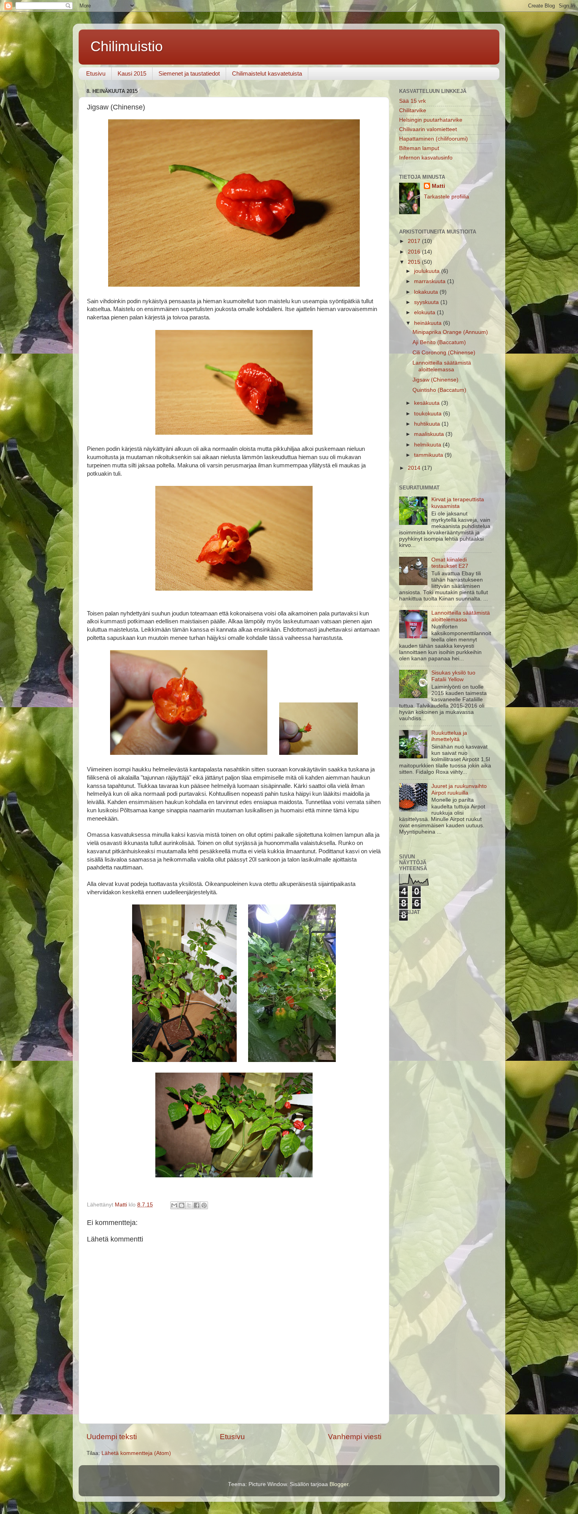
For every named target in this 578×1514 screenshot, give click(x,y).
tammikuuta (429, 455)
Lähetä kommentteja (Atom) (136, 1453)
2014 (415, 468)
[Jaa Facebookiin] (197, 1205)
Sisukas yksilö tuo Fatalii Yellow (453, 676)
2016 (415, 252)
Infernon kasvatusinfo (426, 158)
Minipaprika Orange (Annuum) (450, 332)
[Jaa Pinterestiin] (204, 1205)
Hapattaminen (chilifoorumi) (433, 139)
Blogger (338, 1484)
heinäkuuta (428, 323)
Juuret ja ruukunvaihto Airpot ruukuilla (459, 789)
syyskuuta (427, 302)
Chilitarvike (412, 110)
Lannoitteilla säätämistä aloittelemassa (441, 366)
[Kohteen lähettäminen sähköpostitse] (174, 1205)
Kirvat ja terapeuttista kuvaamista (457, 503)
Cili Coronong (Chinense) (443, 353)
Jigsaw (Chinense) (435, 380)
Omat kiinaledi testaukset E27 (449, 563)
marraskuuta (430, 281)
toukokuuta (428, 414)
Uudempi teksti (112, 1436)
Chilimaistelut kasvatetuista (267, 73)
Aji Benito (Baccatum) (439, 342)
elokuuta (425, 312)
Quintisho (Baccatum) (439, 390)
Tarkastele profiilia (446, 197)
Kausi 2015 (132, 73)
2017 (415, 241)
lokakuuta (427, 292)
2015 (415, 262)
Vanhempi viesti (354, 1436)
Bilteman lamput (419, 148)
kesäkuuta (427, 403)
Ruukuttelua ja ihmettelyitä (449, 736)
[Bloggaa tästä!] (182, 1205)
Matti (438, 186)
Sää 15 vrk (412, 101)
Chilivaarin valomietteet (428, 129)
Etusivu (95, 73)
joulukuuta (427, 271)
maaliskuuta (429, 434)
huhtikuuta (428, 424)
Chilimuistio (126, 46)
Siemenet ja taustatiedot (189, 73)
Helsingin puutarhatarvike (430, 120)
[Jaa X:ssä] (189, 1205)
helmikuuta (428, 445)
